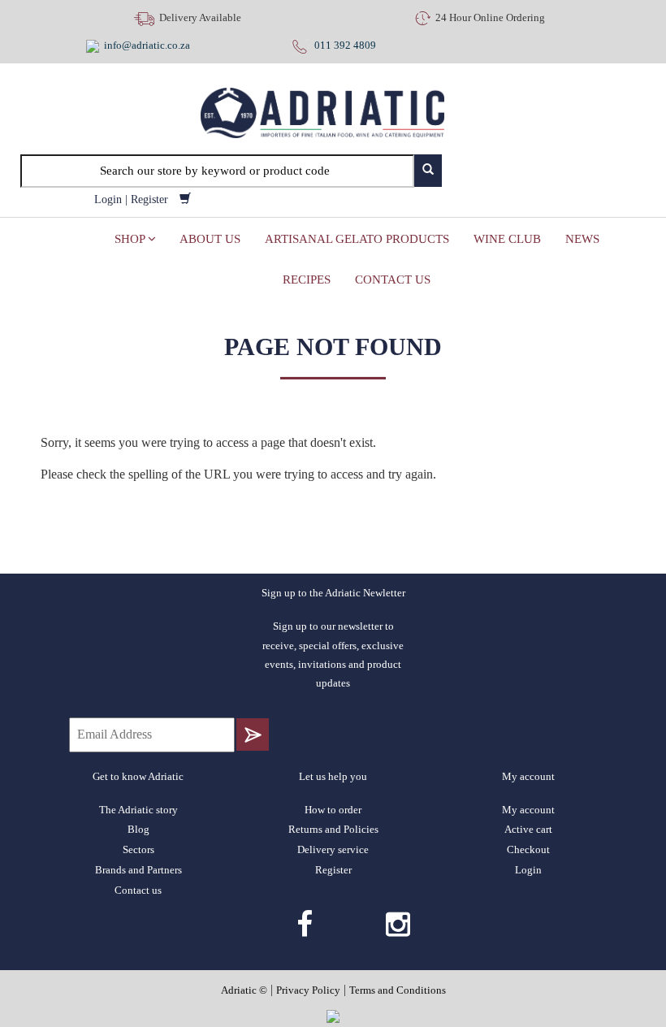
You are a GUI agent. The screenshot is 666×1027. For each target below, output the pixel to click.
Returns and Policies (333, 829)
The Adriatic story (138, 810)
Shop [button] (131, 238)
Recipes (307, 279)
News (582, 238)
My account (528, 810)
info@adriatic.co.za (147, 45)
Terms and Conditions (397, 990)
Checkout (528, 849)
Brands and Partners (138, 870)
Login (108, 199)
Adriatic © (244, 990)
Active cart (528, 829)
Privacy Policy (308, 990)
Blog (138, 829)
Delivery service (333, 849)
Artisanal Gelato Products (357, 238)
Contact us (392, 279)
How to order (333, 810)
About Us (209, 238)
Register (149, 199)
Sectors (138, 849)
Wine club (507, 238)
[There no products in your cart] (185, 199)
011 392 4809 (342, 45)
